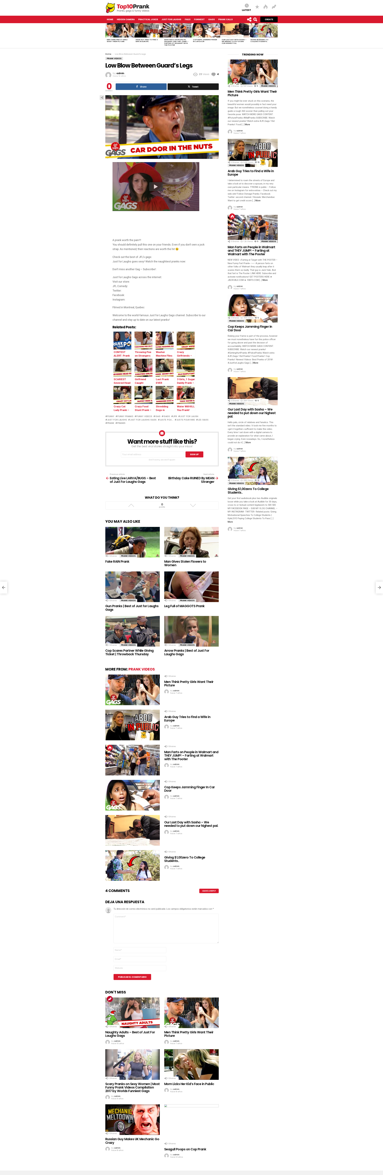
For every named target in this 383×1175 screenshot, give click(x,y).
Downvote (193, 505)
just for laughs (117, 419)
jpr (175, 416)
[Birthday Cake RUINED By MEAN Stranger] (379, 588)
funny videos (144, 416)
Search (255, 19)
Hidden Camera (126, 19)
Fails (187, 19)
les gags (203, 419)
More (247, 124)
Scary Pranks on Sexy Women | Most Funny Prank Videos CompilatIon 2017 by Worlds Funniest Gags (132, 1087)
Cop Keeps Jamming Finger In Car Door (205, 40)
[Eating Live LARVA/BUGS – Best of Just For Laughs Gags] (3, 588)
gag (157, 416)
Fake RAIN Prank (117, 561)
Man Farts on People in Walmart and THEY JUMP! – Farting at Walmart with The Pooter (176, 42)
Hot (110, 748)
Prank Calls (225, 19)
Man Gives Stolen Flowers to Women (185, 563)
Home (110, 19)
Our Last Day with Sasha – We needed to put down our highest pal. (234, 41)
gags (167, 416)
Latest (246, 10)
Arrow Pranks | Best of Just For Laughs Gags (186, 652)
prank (110, 423)
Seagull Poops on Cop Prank (185, 1149)
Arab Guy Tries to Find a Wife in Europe (147, 40)
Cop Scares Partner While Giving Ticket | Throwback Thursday (129, 652)
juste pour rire (186, 419)
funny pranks (125, 416)
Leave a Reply (209, 891)
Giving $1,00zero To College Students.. (259, 40)
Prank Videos (128, 556)
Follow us (249, 19)
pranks (121, 423)
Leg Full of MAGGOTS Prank (184, 606)
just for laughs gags (143, 419)
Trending (110, 999)
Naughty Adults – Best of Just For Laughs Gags (130, 1034)
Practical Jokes (148, 19)
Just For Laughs (171, 19)
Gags (211, 19)
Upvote (131, 505)
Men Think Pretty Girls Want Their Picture (117, 40)
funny (110, 416)
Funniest (199, 19)
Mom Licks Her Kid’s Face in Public (189, 1084)
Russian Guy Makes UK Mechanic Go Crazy (132, 1141)
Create (269, 19)
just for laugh (189, 416)
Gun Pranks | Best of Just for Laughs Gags (131, 608)
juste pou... (166, 419)
